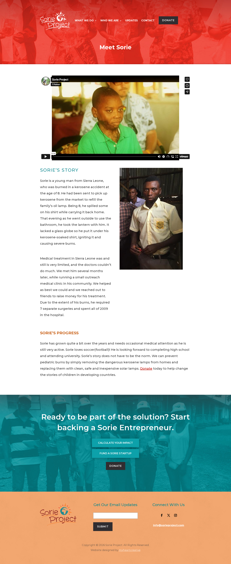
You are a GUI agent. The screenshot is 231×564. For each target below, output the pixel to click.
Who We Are (109, 20)
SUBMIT (103, 526)
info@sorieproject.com (168, 525)
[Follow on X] (168, 515)
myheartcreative (129, 550)
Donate (168, 20)
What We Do (84, 20)
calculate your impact (115, 442)
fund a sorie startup (116, 453)
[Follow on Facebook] (162, 515)
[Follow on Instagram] (175, 515)
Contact (148, 20)
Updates (131, 20)
